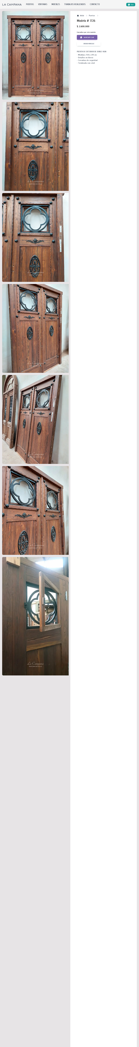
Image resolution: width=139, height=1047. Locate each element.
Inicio (82, 15)
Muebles (56, 4)
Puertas (30, 4)
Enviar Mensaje (88, 44)
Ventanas (42, 4)
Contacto (95, 4)
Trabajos (75, 4)
